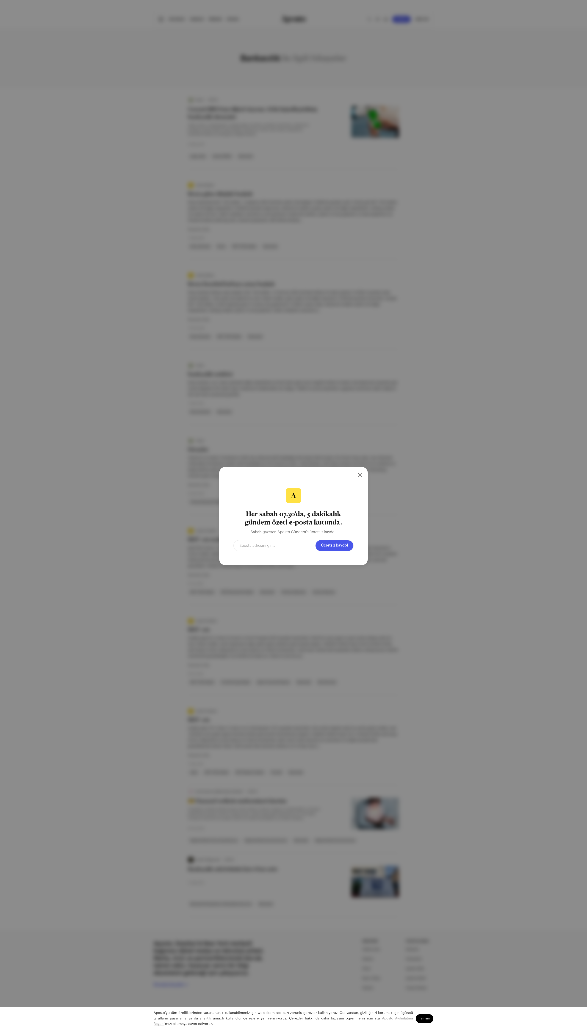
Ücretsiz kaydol (334, 545)
